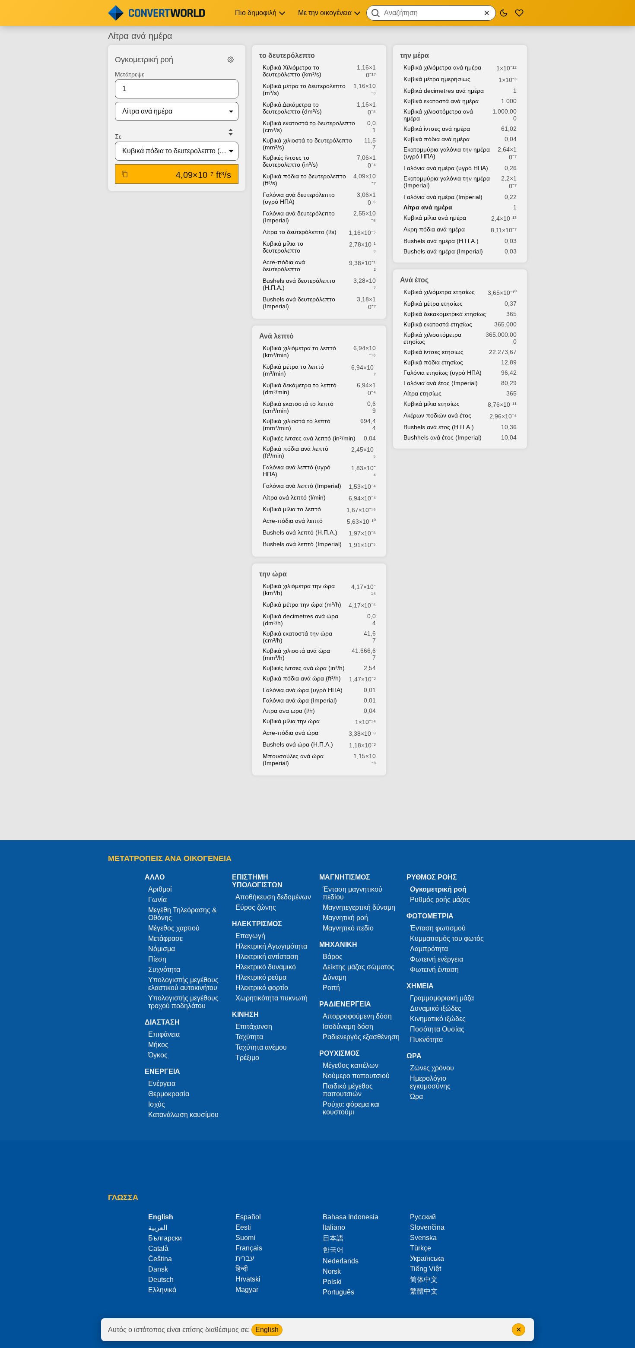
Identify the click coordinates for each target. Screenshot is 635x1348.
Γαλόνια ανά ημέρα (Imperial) (443, 196)
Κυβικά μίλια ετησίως (431, 403)
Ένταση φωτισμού (438, 928)
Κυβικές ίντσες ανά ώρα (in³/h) (304, 668)
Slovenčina (427, 1227)
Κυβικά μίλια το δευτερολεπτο (283, 247)
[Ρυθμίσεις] (230, 59)
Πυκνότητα (426, 1039)
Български (165, 1238)
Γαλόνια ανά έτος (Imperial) (440, 383)
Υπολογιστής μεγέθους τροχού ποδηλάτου (183, 1001)
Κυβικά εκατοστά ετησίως (437, 324)
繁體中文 (424, 1291)
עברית (244, 1258)
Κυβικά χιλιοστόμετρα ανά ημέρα (438, 115)
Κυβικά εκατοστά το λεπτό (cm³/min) (298, 407)
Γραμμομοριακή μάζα (442, 998)
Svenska (423, 1237)
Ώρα (416, 1096)
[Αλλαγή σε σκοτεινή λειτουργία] (503, 13)
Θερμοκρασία (168, 1094)
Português (338, 1292)
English (267, 1329)
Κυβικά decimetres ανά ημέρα (443, 90)
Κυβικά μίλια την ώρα (291, 721)
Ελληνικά (162, 1290)
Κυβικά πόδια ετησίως (433, 362)
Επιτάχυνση (253, 1026)
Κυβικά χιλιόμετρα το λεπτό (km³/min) (299, 351)
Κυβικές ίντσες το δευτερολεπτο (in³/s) (290, 161)
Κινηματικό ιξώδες (438, 1018)
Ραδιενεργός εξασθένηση (361, 1037)
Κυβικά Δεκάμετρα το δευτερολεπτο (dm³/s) (292, 108)
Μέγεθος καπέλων (350, 1065)
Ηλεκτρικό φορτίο (261, 987)
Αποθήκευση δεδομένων (273, 897)
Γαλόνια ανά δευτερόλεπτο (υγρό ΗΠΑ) (299, 198)
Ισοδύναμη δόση (348, 1026)
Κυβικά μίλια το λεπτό (292, 509)
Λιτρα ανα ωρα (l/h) (289, 710)
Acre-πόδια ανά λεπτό (293, 520)
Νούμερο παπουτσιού (356, 1075)
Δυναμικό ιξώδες (435, 1008)
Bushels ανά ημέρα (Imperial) (443, 251)
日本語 (333, 1238)
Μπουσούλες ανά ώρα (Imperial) (293, 759)
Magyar (246, 1289)
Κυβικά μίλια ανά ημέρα (434, 217)
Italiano (334, 1227)
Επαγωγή (250, 936)
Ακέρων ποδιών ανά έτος (437, 415)
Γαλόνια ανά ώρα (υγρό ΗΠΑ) (303, 690)
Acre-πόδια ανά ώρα (290, 732)
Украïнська (427, 1258)
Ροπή (331, 987)
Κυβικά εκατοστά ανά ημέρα (441, 101)
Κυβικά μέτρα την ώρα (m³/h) (302, 604)
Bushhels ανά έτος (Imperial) (442, 437)
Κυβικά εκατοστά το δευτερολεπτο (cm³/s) (309, 126)
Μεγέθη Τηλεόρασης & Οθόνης (182, 913)
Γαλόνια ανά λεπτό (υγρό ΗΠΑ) (296, 471)
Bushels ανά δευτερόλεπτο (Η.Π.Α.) (299, 284)
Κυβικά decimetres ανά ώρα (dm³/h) (300, 620)
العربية (157, 1227)
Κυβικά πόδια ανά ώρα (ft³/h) (302, 678)
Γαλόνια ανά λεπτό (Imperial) (302, 485)
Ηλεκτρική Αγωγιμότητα (271, 946)
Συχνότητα (164, 969)
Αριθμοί (160, 889)
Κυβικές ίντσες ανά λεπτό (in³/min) (309, 438)
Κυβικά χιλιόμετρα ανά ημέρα (442, 67)
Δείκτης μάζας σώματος (358, 967)
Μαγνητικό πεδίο (348, 928)
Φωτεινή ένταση (434, 969)
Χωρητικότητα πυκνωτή (271, 998)
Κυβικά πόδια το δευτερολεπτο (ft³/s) (304, 180)
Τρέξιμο (247, 1057)
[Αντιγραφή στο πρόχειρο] (125, 174)
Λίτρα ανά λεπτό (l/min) (294, 497)
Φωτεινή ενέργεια (436, 959)
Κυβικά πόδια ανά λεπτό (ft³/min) (295, 452)
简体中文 (424, 1279)
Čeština (160, 1259)
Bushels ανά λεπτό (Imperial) (302, 544)
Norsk (332, 1271)
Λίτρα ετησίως (422, 393)
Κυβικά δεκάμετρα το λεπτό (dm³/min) (300, 389)
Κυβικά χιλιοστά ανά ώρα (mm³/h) (296, 654)
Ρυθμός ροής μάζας (440, 899)
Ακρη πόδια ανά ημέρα (434, 229)
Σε (118, 136)
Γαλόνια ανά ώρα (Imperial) (300, 700)
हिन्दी (241, 1268)
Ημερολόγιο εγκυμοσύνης (430, 1082)
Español (248, 1217)
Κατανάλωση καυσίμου (183, 1114)
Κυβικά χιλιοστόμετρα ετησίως (432, 338)
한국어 (333, 1249)
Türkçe (420, 1248)
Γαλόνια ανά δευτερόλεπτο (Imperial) (299, 217)
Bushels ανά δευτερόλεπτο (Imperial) (299, 303)
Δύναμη (334, 977)
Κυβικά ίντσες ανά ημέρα (436, 128)
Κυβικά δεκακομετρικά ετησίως (444, 313)
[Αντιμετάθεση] (230, 132)
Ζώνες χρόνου (432, 1068)
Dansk (158, 1269)
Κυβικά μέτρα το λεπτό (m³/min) (293, 370)
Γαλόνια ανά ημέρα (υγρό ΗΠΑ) (445, 168)
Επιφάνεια (164, 1034)
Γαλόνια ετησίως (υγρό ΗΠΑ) (442, 372)
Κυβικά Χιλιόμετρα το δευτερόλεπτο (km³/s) (292, 71)
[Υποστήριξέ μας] (519, 13)
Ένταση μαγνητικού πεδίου (352, 893)
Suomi (245, 1237)
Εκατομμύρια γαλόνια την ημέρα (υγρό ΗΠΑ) (446, 153)
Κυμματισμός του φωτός (447, 938)
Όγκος (158, 1055)
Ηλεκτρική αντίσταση (266, 956)
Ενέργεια (161, 1083)
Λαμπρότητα (429, 948)
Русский (423, 1217)
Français (248, 1248)
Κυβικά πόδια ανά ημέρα (436, 139)
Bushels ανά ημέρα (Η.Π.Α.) (441, 240)
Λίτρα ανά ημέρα (427, 207)
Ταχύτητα (249, 1037)
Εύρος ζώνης (255, 907)
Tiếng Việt (425, 1268)
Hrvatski (247, 1279)
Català (158, 1248)
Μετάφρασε (165, 938)
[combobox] (431, 13)
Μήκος (158, 1044)
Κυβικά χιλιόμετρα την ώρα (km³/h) (299, 589)
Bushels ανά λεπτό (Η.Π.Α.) (300, 532)
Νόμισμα (161, 948)
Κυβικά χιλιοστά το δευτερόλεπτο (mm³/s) (307, 144)
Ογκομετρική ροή (438, 889)
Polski (332, 1281)
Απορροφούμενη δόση (357, 1016)
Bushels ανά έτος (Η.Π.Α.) (438, 427)
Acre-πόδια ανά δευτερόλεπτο (284, 265)
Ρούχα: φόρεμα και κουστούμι (351, 1108)
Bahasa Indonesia (350, 1217)
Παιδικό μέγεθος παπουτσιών (348, 1090)
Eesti (243, 1227)
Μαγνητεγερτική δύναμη (359, 907)
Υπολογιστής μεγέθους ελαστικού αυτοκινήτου (183, 983)
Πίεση (157, 959)
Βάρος (333, 956)
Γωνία (157, 899)
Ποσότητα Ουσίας (437, 1029)
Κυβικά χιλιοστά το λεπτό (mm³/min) (296, 424)
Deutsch (161, 1279)
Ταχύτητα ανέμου (261, 1047)
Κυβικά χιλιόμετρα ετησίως (439, 291)
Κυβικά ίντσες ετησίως (433, 351)
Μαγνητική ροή (345, 917)
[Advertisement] (317, 808)
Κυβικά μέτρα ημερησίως (436, 79)
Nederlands (341, 1261)
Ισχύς (156, 1104)
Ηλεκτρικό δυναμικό (265, 967)
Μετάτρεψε (129, 74)
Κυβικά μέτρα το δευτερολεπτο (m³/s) (304, 89)
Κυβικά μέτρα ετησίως (433, 303)
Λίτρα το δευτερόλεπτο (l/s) (300, 231)
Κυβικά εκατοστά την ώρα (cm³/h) (297, 637)
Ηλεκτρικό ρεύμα (260, 977)
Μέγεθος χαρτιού (174, 928)
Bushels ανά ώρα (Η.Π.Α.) (298, 744)
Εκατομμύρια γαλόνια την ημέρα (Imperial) (446, 182)
